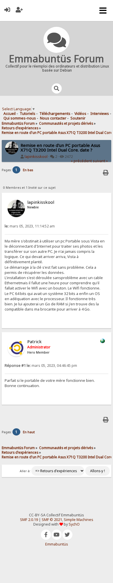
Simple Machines (78, 519)
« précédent (81, 160)
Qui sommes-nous (19, 118)
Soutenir (77, 118)
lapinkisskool (36, 156)
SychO (74, 524)
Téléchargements (54, 113)
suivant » (100, 160)
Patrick (34, 341)
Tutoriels (27, 113)
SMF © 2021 (52, 519)
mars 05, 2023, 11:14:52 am (30, 226)
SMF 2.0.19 (29, 519)
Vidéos (80, 113)
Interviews (99, 113)
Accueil (9, 113)
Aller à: (25, 471)
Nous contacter (53, 118)
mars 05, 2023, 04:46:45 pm (41, 365)
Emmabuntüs (56, 544)
